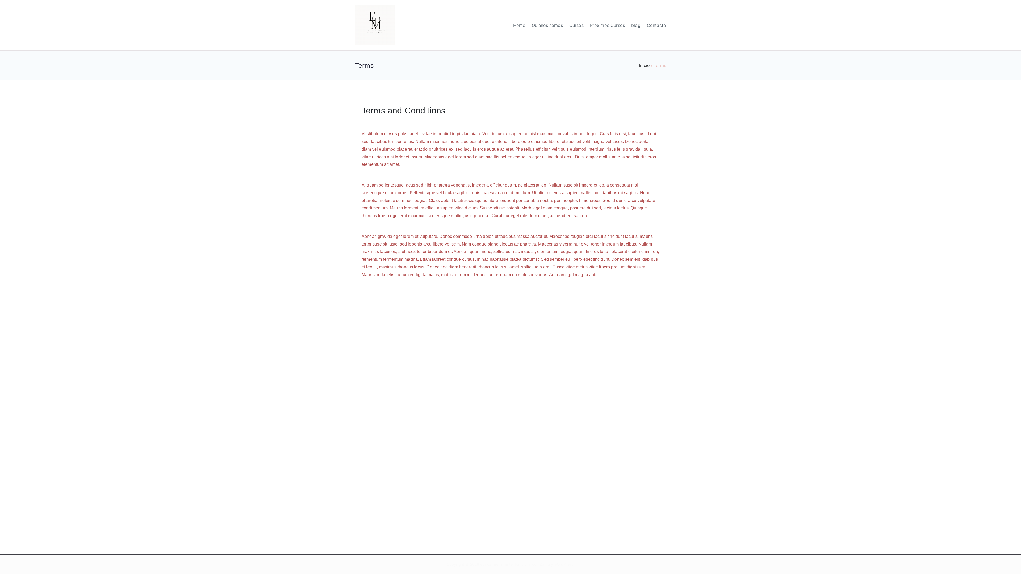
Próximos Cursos (607, 25)
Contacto (656, 25)
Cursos (576, 25)
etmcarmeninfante (496, 564)
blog (636, 25)
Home (519, 25)
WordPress (563, 564)
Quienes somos (547, 25)
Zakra (544, 564)
